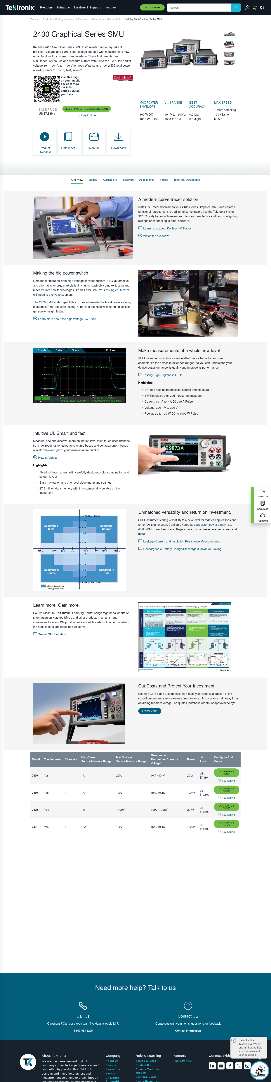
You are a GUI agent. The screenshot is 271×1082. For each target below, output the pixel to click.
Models (92, 179)
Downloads (118, 148)
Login (245, 8)
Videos (164, 179)
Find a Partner (182, 1060)
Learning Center (146, 1076)
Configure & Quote (226, 772)
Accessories (146, 179)
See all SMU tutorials (52, 634)
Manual (94, 148)
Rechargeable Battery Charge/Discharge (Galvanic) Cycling (182, 549)
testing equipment (117, 290)
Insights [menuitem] (110, 7)
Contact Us (143, 1065)
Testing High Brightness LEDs (163, 375)
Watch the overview (156, 236)
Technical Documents (187, 179)
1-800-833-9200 (146, 1060)
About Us (112, 1060)
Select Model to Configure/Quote (87, 108)
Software (128, 179)
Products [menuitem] (46, 7)
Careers (111, 1065)
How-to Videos (48, 457)
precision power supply (211, 524)
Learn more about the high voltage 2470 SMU (68, 319)
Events (110, 1073)
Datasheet (68, 148)
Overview (77, 179)
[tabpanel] (179, 51)
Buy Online (228, 780)
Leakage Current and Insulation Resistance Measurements (181, 541)
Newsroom (113, 1069)
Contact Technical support (148, 1071)
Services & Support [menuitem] (87, 7)
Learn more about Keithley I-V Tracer (167, 228)
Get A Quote (152, 7)
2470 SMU (46, 302)
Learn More (149, 711)
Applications (110, 179)
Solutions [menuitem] (63, 7)
